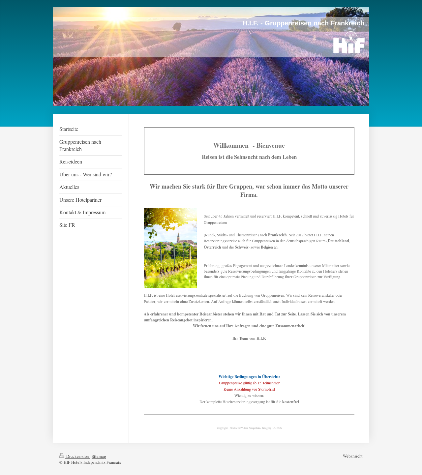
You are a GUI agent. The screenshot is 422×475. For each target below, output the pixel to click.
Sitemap (99, 456)
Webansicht (353, 456)
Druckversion (77, 456)
